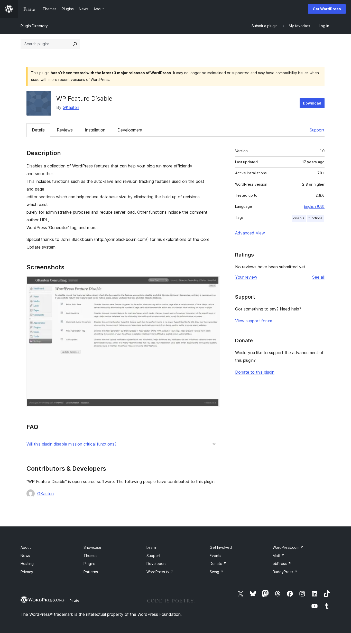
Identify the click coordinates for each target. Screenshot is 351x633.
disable (298, 218)
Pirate (74, 600)
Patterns (91, 572)
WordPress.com (288, 547)
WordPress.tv (160, 572)
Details (38, 130)
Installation (95, 130)
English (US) (314, 206)
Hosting (27, 563)
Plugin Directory (34, 26)
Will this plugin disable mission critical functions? (71, 444)
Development (130, 130)
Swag (217, 572)
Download (312, 103)
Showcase (92, 547)
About (26, 547)
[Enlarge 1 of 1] (213, 283)
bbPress (282, 563)
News (25, 555)
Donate (218, 563)
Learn (151, 547)
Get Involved (221, 547)
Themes (90, 555)
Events (215, 555)
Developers (156, 563)
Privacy (27, 572)
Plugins (90, 563)
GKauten (71, 107)
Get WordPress (327, 9)
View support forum (253, 320)
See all (318, 277)
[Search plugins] (75, 44)
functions (315, 218)
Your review (246, 277)
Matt (279, 555)
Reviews (65, 130)
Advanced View (250, 232)
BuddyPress (285, 572)
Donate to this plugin (254, 372)
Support (317, 130)
